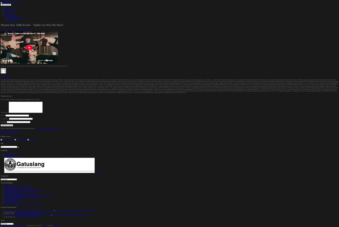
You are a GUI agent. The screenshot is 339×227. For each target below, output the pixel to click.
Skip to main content (6, 1)
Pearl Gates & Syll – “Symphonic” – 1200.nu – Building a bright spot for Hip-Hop (27, 215)
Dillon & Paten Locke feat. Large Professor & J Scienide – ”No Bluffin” (24, 203)
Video (30, 29)
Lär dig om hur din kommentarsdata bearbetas (48, 128)
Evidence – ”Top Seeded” (11, 202)
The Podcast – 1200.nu (10, 9)
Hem (5, 8)
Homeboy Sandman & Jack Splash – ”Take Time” (18, 186)
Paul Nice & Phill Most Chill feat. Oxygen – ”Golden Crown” (21, 194)
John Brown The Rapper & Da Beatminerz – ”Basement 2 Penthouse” (24, 191)
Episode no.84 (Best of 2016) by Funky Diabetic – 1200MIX (70, 215)
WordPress (56, 225)
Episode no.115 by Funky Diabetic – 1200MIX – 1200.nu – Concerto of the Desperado (28, 210)
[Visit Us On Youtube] (21, 140)
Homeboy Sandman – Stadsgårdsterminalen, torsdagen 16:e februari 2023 (76, 210)
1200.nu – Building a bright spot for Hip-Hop (13, 225)
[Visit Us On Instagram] (8, 140)
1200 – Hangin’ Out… (10, 11)
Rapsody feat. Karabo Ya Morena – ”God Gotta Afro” (19, 189)
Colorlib (44, 225)
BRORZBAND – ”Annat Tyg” (13, 199)
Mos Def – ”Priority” (10, 188)
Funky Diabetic (23, 29)
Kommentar (4, 112)
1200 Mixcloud (8, 154)
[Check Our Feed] (33, 140)
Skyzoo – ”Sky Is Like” (11, 200)
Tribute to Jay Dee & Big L (15, 17)
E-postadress (5, 118)
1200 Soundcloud (9, 155)
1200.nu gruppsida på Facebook (13, 157)
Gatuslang (98, 172)
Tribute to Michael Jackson (15, 19)
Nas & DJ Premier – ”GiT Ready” (13, 192)
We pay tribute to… (9, 16)
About (6, 12)
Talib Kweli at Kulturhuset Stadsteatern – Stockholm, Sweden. (21, 197)
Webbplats (4, 122)
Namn (3, 115)
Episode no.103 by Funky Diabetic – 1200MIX (28, 212)
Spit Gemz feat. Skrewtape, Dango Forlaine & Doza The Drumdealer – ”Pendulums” (28, 196)
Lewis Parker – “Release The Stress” (25, 217)
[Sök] (18, 147)
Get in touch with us (10, 14)
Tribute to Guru (12, 20)
